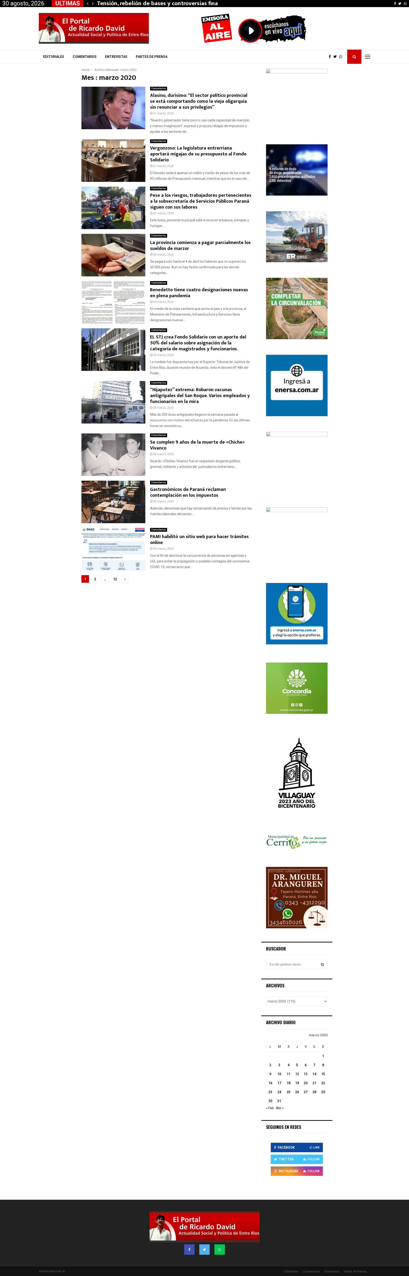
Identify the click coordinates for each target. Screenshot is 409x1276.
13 (305, 1074)
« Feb (270, 1108)
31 (279, 1101)
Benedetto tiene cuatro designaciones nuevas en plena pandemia (199, 293)
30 (270, 1101)
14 (314, 1074)
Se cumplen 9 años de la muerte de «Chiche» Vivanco (197, 445)
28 (314, 1092)
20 (305, 1083)
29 (323, 1092)
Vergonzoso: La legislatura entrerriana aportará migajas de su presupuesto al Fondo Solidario (198, 154)
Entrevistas (116, 57)
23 (270, 1092)
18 (288, 1083)
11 (288, 1074)
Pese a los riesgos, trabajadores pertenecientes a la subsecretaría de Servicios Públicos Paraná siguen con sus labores (200, 201)
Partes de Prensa (151, 57)
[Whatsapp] (342, 57)
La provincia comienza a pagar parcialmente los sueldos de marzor (200, 246)
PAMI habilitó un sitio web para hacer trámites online (199, 540)
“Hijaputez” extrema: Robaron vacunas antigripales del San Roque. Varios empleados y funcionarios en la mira (200, 396)
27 (305, 1092)
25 (288, 1092)
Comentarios (85, 57)
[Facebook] (331, 57)
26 (297, 1092)
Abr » (280, 1108)
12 (115, 579)
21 (314, 1083)
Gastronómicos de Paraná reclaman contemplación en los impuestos (188, 492)
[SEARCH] (322, 964)
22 (323, 1083)
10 (279, 1074)
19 (297, 1083)
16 (270, 1083)
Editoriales (53, 57)
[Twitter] (336, 57)
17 (279, 1083)
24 (279, 1092)
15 (323, 1074)
